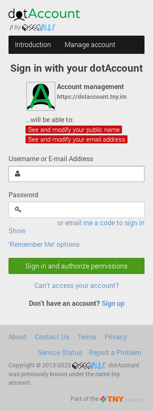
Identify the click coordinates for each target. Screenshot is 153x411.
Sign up (113, 303)
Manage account (90, 44)
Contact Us (52, 337)
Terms (87, 337)
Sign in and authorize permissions (77, 266)
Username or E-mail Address (50, 158)
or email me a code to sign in (100, 222)
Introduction (33, 44)
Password (23, 194)
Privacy (116, 337)
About (17, 337)
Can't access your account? (76, 285)
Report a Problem (115, 352)
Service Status (60, 352)
